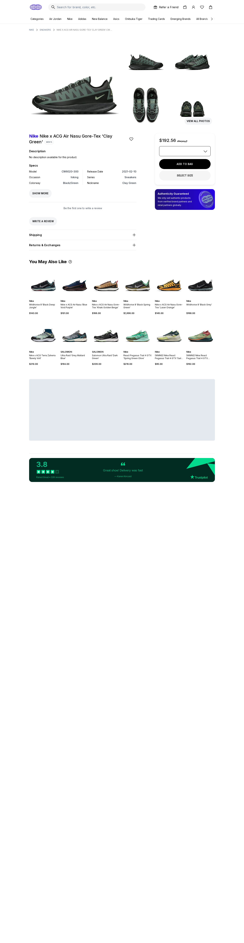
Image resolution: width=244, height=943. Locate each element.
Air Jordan (55, 18)
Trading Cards (156, 18)
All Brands (202, 18)
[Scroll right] (211, 19)
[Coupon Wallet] (185, 7)
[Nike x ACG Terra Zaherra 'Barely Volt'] (43, 332)
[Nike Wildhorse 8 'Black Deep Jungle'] (43, 281)
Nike (70, 18)
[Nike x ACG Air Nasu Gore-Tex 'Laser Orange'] (169, 281)
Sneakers (45, 29)
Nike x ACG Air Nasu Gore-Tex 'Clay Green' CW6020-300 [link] (84, 29)
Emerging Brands (181, 18)
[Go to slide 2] (73, 348)
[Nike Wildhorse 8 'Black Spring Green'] (137, 281)
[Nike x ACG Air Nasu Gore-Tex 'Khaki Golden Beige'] (106, 281)
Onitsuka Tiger (133, 18)
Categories (37, 18)
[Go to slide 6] (141, 348)
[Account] (193, 7)
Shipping (35, 235)
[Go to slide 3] (43, 348)
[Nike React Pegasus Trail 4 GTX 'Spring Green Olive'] (137, 332)
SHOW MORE (40, 193)
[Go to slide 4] (44, 348)
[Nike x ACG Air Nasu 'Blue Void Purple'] (75, 281)
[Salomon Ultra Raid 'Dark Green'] (106, 332)
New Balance (100, 18)
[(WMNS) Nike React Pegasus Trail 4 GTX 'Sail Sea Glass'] (169, 332)
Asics (116, 18)
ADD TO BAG (185, 163)
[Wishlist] (202, 7)
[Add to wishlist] (131, 139)
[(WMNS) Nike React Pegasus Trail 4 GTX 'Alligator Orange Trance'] (200, 332)
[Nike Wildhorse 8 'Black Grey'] (200, 281)
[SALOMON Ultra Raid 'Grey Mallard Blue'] (75, 332)
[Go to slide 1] (40, 348)
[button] (70, 262)
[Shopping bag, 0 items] (210, 7)
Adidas (82, 18)
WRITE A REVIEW (43, 221)
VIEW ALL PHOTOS (198, 121)
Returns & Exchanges (45, 245)
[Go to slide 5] (46, 348)
